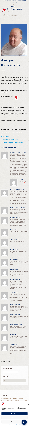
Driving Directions (14, 139)
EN (24, 422)
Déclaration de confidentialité (14, 424)
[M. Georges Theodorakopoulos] (14, 40)
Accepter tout (14, 413)
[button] (27, 403)
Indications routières (5, 139)
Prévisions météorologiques (7, 142)
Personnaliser (14, 422)
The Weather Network (18, 142)
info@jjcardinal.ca (5, 136)
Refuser (14, 418)
